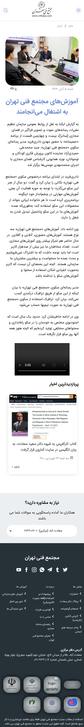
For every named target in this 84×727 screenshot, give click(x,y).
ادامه (16, 467)
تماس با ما (45, 617)
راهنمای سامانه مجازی (45, 626)
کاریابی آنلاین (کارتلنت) (73, 618)
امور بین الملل (16, 602)
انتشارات (74, 594)
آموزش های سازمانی (12, 594)
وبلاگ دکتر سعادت (69, 602)
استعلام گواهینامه (69, 609)
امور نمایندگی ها (15, 609)
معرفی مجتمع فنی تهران (43, 638)
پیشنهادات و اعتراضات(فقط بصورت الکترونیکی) (43, 598)
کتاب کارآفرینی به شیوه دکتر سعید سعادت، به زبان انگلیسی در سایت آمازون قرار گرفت (44, 447)
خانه (70, 26)
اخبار (59, 26)
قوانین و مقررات (43, 610)
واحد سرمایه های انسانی (71, 630)
